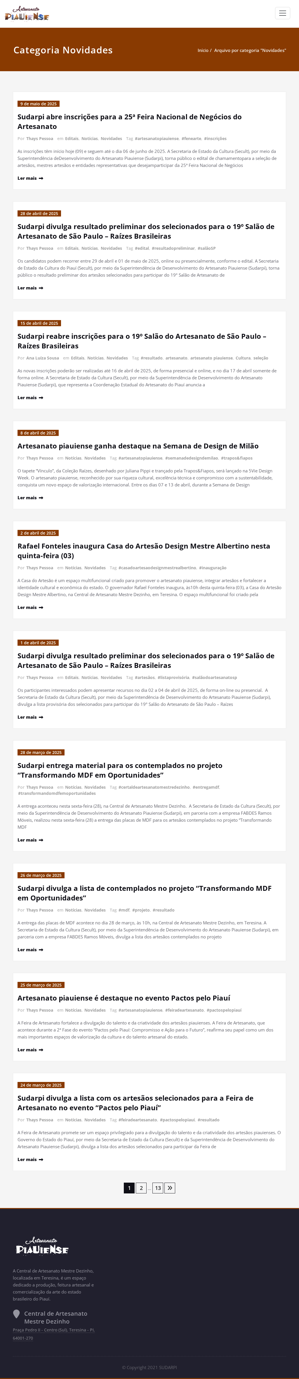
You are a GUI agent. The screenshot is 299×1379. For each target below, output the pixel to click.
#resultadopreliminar (173, 248)
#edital (142, 248)
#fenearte (191, 138)
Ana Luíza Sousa (42, 358)
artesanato (176, 358)
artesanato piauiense (211, 358)
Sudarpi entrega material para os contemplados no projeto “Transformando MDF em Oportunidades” (120, 770)
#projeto (141, 910)
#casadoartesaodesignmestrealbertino (157, 567)
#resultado (152, 358)
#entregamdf (206, 787)
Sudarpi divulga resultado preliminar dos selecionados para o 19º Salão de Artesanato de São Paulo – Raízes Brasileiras (146, 231)
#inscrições (215, 138)
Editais (72, 138)
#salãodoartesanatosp (214, 677)
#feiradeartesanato (184, 1010)
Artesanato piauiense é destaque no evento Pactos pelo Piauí (124, 998)
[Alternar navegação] (282, 13)
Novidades (111, 138)
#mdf (124, 910)
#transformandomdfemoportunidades (57, 793)
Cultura (243, 358)
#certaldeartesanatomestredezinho (154, 787)
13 (158, 1187)
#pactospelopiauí (224, 1010)
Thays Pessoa (39, 138)
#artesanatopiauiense (157, 138)
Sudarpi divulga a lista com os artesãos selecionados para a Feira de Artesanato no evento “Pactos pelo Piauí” (135, 1102)
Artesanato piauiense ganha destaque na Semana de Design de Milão (138, 446)
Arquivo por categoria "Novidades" (250, 50)
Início (203, 50)
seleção (260, 358)
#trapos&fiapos (237, 458)
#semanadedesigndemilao (191, 458)
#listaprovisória (173, 677)
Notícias (89, 138)
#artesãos (145, 677)
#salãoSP (207, 248)
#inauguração (213, 567)
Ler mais (27, 178)
